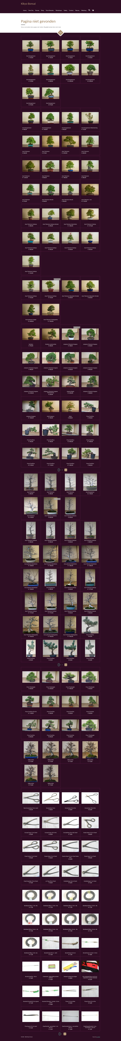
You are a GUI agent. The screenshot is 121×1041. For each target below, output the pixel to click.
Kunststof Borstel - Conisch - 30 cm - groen (50, 1002)
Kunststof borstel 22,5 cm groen (31, 1001)
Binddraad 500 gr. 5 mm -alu (30, 953)
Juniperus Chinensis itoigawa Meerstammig (51, 392)
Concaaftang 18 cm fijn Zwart (70, 832)
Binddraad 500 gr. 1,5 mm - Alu (50, 905)
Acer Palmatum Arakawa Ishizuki (51, 224)
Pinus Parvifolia (50, 711)
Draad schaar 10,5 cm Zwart (90, 832)
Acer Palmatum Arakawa (31, 224)
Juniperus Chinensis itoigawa (90, 368)
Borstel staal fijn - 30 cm (31, 976)
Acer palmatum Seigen (30, 319)
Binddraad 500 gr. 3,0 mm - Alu (31, 929)
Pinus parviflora (70, 658)
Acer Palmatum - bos (86, 199)
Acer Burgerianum (50, 587)
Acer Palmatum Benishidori (50, 564)
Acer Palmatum (26, 151)
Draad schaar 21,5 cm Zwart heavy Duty (70, 857)
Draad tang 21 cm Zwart (90, 856)
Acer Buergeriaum (90, 492)
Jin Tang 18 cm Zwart (51, 881)
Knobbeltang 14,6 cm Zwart (70, 881)
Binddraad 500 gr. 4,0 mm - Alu (70, 929)
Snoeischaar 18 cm (50, 808)
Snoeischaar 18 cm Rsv (70, 808)
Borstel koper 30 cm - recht (50, 953)
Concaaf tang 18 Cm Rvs (51, 832)
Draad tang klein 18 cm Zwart (31, 881)
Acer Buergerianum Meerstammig (89, 127)
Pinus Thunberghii (31, 687)
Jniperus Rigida (70, 391)
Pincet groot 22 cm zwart (31, 1026)
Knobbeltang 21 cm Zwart (90, 881)
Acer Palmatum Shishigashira (51, 319)
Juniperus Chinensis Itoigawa (70, 344)
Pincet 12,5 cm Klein (70, 1001)
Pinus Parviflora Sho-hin (31, 711)
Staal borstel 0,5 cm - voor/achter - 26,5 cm (70, 1027)
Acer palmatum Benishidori (30, 564)
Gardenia (31, 344)
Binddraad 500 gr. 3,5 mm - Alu (50, 929)
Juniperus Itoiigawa (31, 416)
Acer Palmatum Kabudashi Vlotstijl (70, 296)
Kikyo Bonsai (28, 3)
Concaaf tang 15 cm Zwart (30, 832)
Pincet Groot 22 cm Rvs (90, 1001)
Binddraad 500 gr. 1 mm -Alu (31, 905)
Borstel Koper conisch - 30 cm (90, 953)
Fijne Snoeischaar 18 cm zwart (31, 808)
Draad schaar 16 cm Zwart (31, 856)
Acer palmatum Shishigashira (51, 634)
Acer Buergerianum (30, 56)
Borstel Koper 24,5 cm (70, 953)
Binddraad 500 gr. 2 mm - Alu (70, 905)
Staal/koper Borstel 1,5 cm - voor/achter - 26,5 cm (90, 1027)
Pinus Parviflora (90, 416)
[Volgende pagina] (65, 470)
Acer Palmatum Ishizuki (47, 199)
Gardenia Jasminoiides (50, 344)
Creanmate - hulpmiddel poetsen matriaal (51, 977)
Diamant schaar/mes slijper (70, 976)
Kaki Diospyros (50, 416)
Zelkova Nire (31, 759)
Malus (70, 416)
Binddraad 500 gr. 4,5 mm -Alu (90, 929)
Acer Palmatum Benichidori (70, 224)
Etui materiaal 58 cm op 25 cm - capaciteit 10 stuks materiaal (90, 977)
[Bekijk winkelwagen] (93, 10)
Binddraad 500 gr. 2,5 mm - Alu (90, 905)
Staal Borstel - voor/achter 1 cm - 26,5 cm (51, 1027)
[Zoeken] (89, 10)
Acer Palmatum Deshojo (90, 224)
